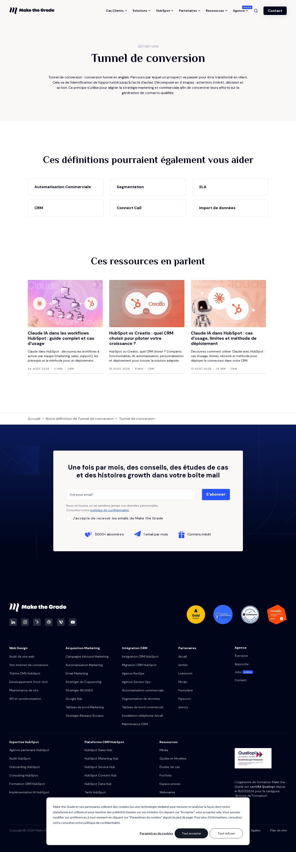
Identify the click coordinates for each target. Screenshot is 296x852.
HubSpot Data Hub (98, 784)
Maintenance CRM (135, 724)
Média (163, 750)
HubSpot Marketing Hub (102, 758)
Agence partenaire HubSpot (29, 750)
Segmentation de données (141, 699)
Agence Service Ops (136, 682)
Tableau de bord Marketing (85, 707)
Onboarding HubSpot (24, 767)
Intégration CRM (134, 648)
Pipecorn (184, 699)
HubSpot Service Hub (100, 767)
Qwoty (183, 707)
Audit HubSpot (20, 758)
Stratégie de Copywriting (83, 682)
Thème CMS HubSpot (24, 673)
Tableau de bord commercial (142, 707)
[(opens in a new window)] (13, 622)
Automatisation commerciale (143, 690)
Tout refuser (226, 833)
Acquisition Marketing (83, 648)
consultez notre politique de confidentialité (90, 823)
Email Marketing (77, 673)
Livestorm (185, 673)
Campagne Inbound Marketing (87, 656)
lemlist (183, 665)
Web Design (18, 648)
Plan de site (278, 830)
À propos (241, 656)
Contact (275, 10)
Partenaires (188, 11)
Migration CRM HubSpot (139, 665)
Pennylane (185, 690)
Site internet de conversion (28, 665)
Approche (242, 664)
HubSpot (163, 11)
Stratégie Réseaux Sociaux (85, 716)
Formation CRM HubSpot (27, 784)
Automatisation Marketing (84, 665)
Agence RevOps (133, 673)
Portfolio (165, 775)
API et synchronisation (25, 699)
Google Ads (74, 699)
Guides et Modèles (172, 758)
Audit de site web (21, 656)
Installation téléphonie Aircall (142, 716)
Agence (240, 10)
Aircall (182, 656)
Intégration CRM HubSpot (140, 656)
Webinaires (167, 792)
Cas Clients (115, 11)
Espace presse (169, 784)
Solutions (140, 11)
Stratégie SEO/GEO (79, 690)
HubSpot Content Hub (101, 775)
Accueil (34, 418)
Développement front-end (28, 682)
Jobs (243, 672)
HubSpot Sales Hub (98, 750)
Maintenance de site (23, 690)
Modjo (182, 682)
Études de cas (169, 767)
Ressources (215, 11)
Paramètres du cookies (156, 833)
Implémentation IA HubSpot (29, 792)
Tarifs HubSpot (95, 792)
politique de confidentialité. (109, 510)
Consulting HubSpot (23, 775)
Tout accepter (191, 833)
